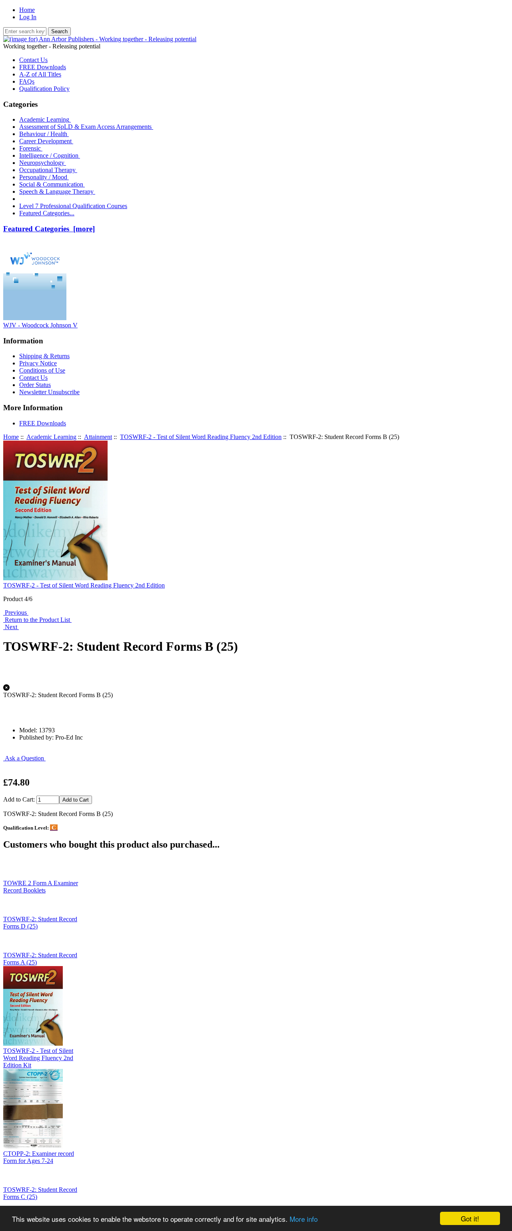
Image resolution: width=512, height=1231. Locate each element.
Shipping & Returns (44, 356)
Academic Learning (51, 436)
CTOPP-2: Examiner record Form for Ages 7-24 (38, 1157)
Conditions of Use (42, 370)
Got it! (470, 1218)
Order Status (35, 384)
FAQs (26, 81)
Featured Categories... (46, 213)
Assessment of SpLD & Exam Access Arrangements (86, 126)
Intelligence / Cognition (49, 155)
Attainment (98, 436)
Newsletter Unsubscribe (49, 392)
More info (304, 1219)
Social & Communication (52, 184)
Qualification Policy (44, 88)
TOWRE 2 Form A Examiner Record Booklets (40, 887)
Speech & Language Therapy (57, 191)
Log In (27, 17)
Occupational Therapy (48, 169)
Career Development (46, 141)
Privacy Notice (38, 363)
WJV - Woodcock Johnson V (40, 325)
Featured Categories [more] (49, 229)
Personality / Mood (44, 177)
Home (27, 9)
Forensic (30, 148)
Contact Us (33, 59)
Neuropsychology (42, 162)
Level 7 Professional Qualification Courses (73, 205)
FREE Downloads (42, 67)
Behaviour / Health (44, 133)
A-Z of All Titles (40, 74)
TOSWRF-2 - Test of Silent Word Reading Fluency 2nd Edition (201, 436)
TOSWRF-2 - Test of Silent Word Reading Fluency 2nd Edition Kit (38, 1058)
